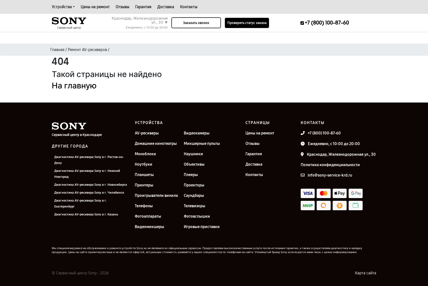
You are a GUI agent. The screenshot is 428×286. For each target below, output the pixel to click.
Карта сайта (365, 273)
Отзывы (122, 6)
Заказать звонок (196, 23)
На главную (74, 85)
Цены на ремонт (95, 6)
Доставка (165, 6)
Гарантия (143, 6)
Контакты (188, 6)
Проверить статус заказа (247, 23)
